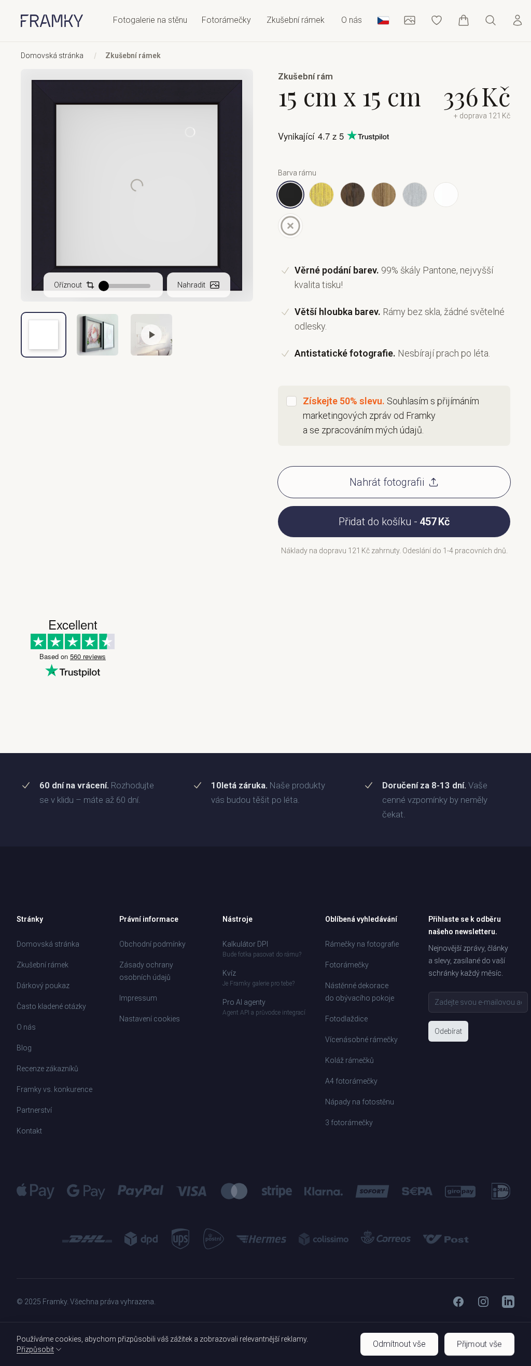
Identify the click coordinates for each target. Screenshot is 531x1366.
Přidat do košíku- (394, 521)
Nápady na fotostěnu (359, 1102)
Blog (24, 1048)
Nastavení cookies (149, 1019)
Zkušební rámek (296, 20)
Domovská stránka (52, 55)
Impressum (138, 998)
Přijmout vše (479, 1344)
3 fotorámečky (349, 1122)
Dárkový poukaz (43, 985)
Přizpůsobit (35, 1349)
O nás (351, 20)
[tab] (43, 335)
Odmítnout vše (399, 1344)
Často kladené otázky (51, 1006)
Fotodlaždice (346, 1019)
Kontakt (29, 1131)
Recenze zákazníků (47, 1068)
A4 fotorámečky (351, 1081)
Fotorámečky (347, 965)
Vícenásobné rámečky (361, 1039)
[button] (151, 335)
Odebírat (448, 1031)
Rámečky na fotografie (362, 944)
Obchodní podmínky (152, 944)
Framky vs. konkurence (54, 1089)
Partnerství (34, 1110)
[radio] (290, 194)
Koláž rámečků (349, 1060)
